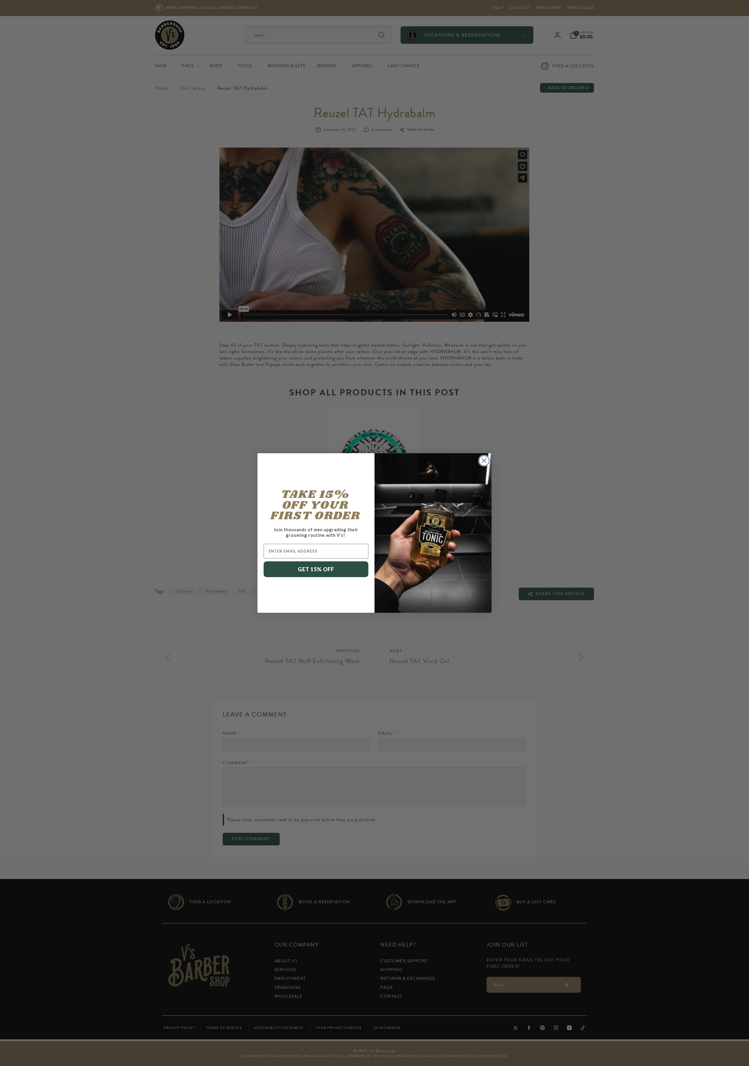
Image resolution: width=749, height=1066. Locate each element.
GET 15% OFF (316, 569)
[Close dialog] (484, 461)
